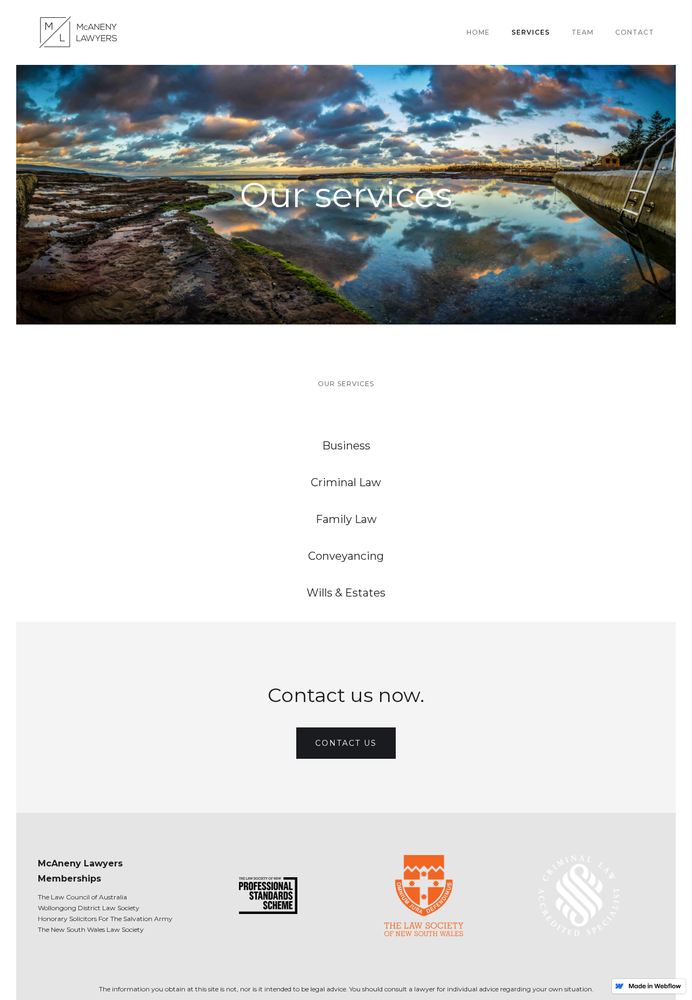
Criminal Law (346, 482)
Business (346, 445)
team (582, 32)
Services (530, 32)
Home (478, 32)
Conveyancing (346, 555)
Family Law (346, 519)
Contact (634, 32)
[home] (81, 32)
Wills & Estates (346, 592)
